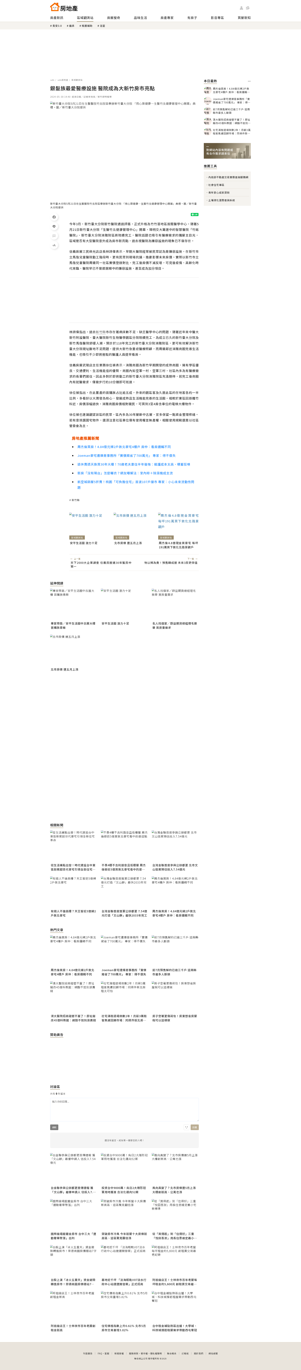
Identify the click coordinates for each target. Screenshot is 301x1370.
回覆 (195, 1127)
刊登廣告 (87, 1353)
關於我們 (198, 1353)
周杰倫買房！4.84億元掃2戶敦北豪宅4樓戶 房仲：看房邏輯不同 (124, 446)
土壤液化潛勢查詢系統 (221, 200)
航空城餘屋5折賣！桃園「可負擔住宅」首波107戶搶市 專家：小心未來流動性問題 (135, 484)
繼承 (71, 26)
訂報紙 (185, 1353)
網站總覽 (213, 1353)
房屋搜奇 (113, 17)
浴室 (102, 26)
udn (52, 80)
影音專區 (217, 17)
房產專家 (167, 17)
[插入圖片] (186, 1127)
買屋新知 (244, 17)
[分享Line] (54, 226)
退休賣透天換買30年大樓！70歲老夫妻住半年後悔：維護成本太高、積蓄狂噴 (133, 464)
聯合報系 (172, 1353)
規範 (54, 1127)
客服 (107, 1353)
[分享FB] (54, 217)
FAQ (100, 1353)
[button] (248, 8)
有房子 (192, 17)
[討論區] (54, 236)
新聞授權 (119, 1353)
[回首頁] (64, 7)
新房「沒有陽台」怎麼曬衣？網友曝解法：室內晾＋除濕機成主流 (125, 473)
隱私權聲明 (156, 1353)
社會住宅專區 (216, 185)
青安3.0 (57, 26)
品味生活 (140, 17)
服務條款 (133, 1353)
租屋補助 (87, 26)
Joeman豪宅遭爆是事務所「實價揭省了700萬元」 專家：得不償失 (126, 455)
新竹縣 (76, 500)
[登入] (241, 8)
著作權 (144, 1353)
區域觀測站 (85, 17)
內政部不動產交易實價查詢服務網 (228, 177)
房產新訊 (56, 17)
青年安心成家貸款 (219, 192)
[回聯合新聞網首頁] (55, 7)
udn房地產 (63, 80)
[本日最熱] (249, 81)
